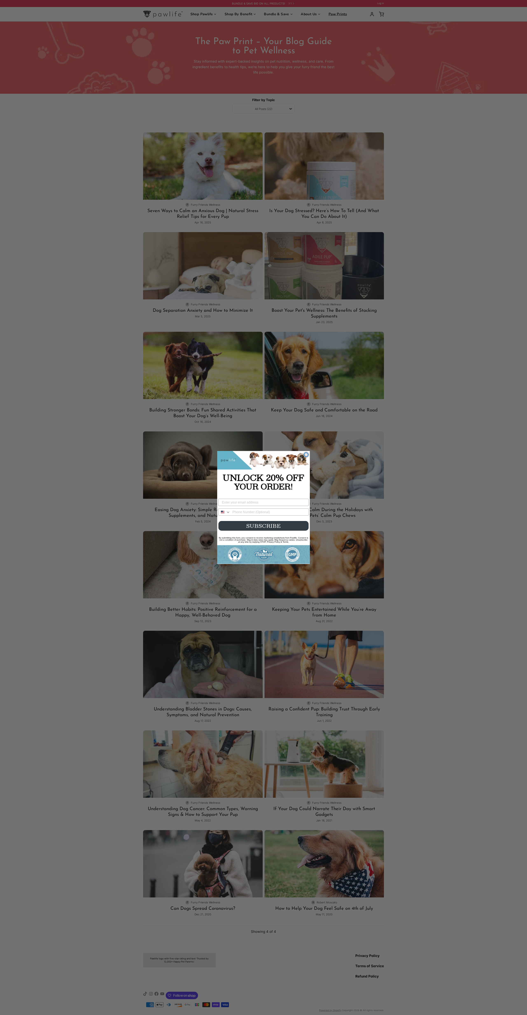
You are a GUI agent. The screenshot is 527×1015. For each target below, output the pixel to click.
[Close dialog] (306, 455)
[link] (263, 460)
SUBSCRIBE (263, 525)
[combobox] (224, 512)
